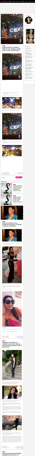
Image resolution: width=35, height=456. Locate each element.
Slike (17, 1)
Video (19, 1)
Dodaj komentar (18, 192)
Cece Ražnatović (11, 401)
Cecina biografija (27, 15)
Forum (26, 1)
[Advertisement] (17, 8)
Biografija (22, 1)
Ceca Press (14, 184)
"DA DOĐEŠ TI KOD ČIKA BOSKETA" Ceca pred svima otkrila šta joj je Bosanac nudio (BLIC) (29, 71)
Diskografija (10, 1)
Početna (6, 1)
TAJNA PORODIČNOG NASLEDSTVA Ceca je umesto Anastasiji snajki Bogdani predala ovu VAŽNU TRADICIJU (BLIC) (17, 188)
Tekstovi (14, 1)
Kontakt (29, 1)
